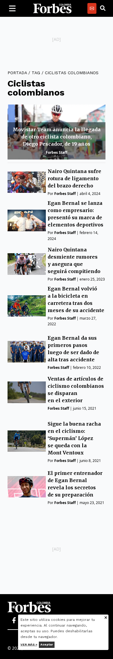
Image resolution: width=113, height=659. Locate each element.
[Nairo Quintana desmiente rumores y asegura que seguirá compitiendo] (27, 264)
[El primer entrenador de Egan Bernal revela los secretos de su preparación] (27, 486)
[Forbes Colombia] (52, 8)
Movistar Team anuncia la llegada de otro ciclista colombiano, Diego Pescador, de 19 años (57, 136)
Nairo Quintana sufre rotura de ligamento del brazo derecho (74, 178)
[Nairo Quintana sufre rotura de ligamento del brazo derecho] (27, 182)
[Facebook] (13, 620)
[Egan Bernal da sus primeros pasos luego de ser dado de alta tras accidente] (27, 351)
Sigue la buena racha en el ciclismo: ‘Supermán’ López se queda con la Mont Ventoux (74, 438)
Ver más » (28, 644)
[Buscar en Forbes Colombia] (102, 8)
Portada (17, 72)
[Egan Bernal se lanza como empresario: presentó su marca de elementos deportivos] (27, 220)
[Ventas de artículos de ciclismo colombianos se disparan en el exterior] (27, 392)
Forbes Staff (56, 152)
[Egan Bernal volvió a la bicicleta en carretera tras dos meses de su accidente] (27, 306)
